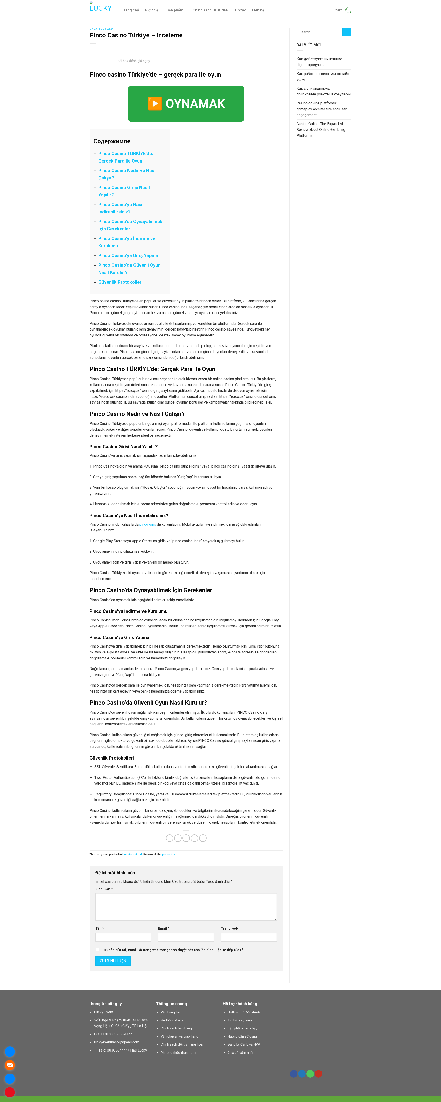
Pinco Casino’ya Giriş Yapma (128, 255)
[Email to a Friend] (186, 838)
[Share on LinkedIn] (203, 838)
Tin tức (240, 10)
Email (163, 929)
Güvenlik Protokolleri (120, 282)
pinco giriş (147, 524)
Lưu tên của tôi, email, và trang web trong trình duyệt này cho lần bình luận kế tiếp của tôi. (173, 950)
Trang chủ (130, 10)
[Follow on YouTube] (318, 1074)
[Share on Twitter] (178, 838)
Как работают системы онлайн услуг (323, 77)
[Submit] (346, 32)
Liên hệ (258, 10)
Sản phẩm (175, 10)
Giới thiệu (153, 10)
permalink (168, 854)
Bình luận (104, 889)
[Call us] (310, 1074)
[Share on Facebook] (169, 838)
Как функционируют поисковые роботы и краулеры (324, 91)
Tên (99, 929)
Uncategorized (101, 28)
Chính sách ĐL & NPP (211, 10)
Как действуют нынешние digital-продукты (319, 62)
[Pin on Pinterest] (194, 838)
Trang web (229, 929)
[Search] (272, 10)
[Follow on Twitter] (302, 1074)
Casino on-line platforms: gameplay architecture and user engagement (322, 109)
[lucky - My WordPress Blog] (102, 10)
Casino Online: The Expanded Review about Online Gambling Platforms (321, 130)
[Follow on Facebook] (293, 1074)
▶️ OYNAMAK (186, 103)
